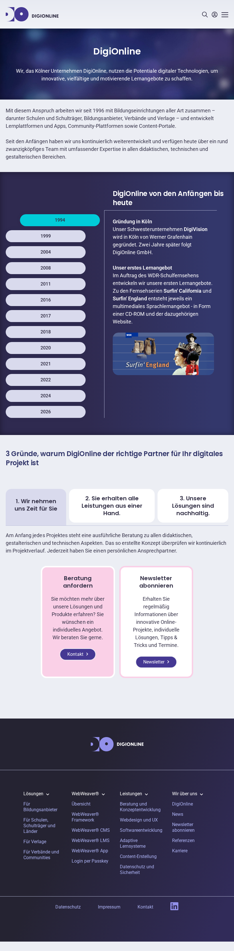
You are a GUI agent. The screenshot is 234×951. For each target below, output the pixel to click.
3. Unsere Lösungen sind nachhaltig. (193, 505)
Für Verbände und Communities (41, 854)
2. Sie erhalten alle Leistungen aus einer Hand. (112, 505)
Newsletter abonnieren (183, 827)
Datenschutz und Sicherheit (137, 869)
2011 (46, 284)
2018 (46, 332)
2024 (46, 395)
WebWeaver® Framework (85, 817)
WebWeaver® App (90, 850)
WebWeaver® (85, 793)
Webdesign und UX (139, 820)
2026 (46, 411)
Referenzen (183, 840)
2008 (46, 268)
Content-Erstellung (138, 856)
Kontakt (75, 654)
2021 (46, 364)
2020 (46, 348)
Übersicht (81, 804)
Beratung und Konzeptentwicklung (140, 806)
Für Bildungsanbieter (40, 806)
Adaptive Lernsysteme (133, 843)
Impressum (109, 907)
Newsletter (153, 662)
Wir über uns (184, 793)
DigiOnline (182, 804)
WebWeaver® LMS (91, 840)
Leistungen (131, 793)
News (177, 814)
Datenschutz (68, 907)
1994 (60, 220)
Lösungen (33, 793)
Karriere (179, 850)
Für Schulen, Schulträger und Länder (39, 825)
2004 (46, 252)
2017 (46, 316)
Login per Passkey (90, 861)
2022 (46, 380)
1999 (46, 236)
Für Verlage (34, 841)
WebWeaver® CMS (91, 830)
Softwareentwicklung (141, 830)
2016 (46, 300)
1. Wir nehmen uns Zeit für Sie (36, 505)
